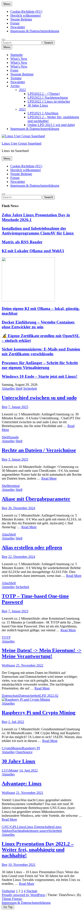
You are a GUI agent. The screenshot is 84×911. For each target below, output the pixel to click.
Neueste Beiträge (22, 74)
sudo (15, 437)
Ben (4, 407)
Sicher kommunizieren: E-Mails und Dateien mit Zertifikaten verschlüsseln (41, 351)
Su (10, 437)
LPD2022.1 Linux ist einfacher (49, 101)
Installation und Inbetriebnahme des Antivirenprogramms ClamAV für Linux (38, 230)
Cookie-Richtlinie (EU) (26, 11)
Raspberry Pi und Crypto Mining (38, 712)
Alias (5, 534)
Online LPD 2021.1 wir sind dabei (51, 125)
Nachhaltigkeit (22, 831)
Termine (16, 78)
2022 (22, 90)
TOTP (6, 637)
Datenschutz (10, 695)
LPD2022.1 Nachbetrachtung (48, 97)
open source (40, 831)
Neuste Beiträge (21, 19)
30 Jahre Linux (38, 105)
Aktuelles (8, 388)
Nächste (31, 891)
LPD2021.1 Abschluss (43, 113)
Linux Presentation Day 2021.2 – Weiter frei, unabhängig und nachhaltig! (38, 849)
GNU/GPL (9, 827)
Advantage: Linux (22, 783)
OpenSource (24, 752)
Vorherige (8, 891)
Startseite (16, 55)
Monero (16, 748)
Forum (14, 23)
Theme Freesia (12, 899)
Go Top (7, 907)
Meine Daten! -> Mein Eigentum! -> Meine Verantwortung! (41, 653)
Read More (49, 478)
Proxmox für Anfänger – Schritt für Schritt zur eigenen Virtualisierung (40, 365)
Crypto (6, 748)
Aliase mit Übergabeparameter (36, 499)
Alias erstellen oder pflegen (32, 547)
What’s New (18, 59)
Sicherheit (30, 388)
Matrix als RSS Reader (22, 242)
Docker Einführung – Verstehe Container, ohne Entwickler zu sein (38, 324)
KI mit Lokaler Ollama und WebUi (33, 251)
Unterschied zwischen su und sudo (39, 397)
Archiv (15, 86)
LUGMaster (10, 770)
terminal (14, 486)
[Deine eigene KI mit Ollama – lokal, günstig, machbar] (28, 300)
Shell (19, 388)
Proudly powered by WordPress (23, 895)
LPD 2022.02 (49, 695)
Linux (21, 827)
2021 (22, 109)
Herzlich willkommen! (25, 15)
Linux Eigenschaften (39, 827)
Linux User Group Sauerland (21, 143)
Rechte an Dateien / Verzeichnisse (39, 450)
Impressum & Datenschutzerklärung (34, 31)
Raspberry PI (31, 748)
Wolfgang (8, 665)
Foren (14, 70)
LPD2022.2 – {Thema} (44, 94)
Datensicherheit (29, 695)
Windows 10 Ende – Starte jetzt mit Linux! (39, 376)
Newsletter (17, 27)
